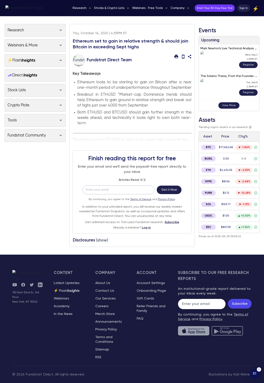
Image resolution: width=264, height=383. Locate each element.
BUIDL (208, 158)
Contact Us (104, 291)
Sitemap (102, 349)
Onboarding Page (151, 291)
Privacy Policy (166, 199)
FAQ (140, 318)
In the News (63, 314)
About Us (102, 283)
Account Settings (151, 283)
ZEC (208, 227)
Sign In (243, 8)
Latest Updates (66, 283)
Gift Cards (145, 298)
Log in (146, 227)
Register (248, 64)
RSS (98, 357)
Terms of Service (140, 199)
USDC (208, 215)
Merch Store (105, 314)
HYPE (208, 181)
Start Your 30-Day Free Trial (214, 8)
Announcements (108, 321)
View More (229, 105)
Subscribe (172, 222)
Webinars (61, 298)
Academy (62, 306)
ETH (208, 170)
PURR (208, 193)
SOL (208, 204)
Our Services (105, 298)
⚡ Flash (67, 291)
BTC (208, 147)
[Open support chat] (255, 374)
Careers (101, 306)
